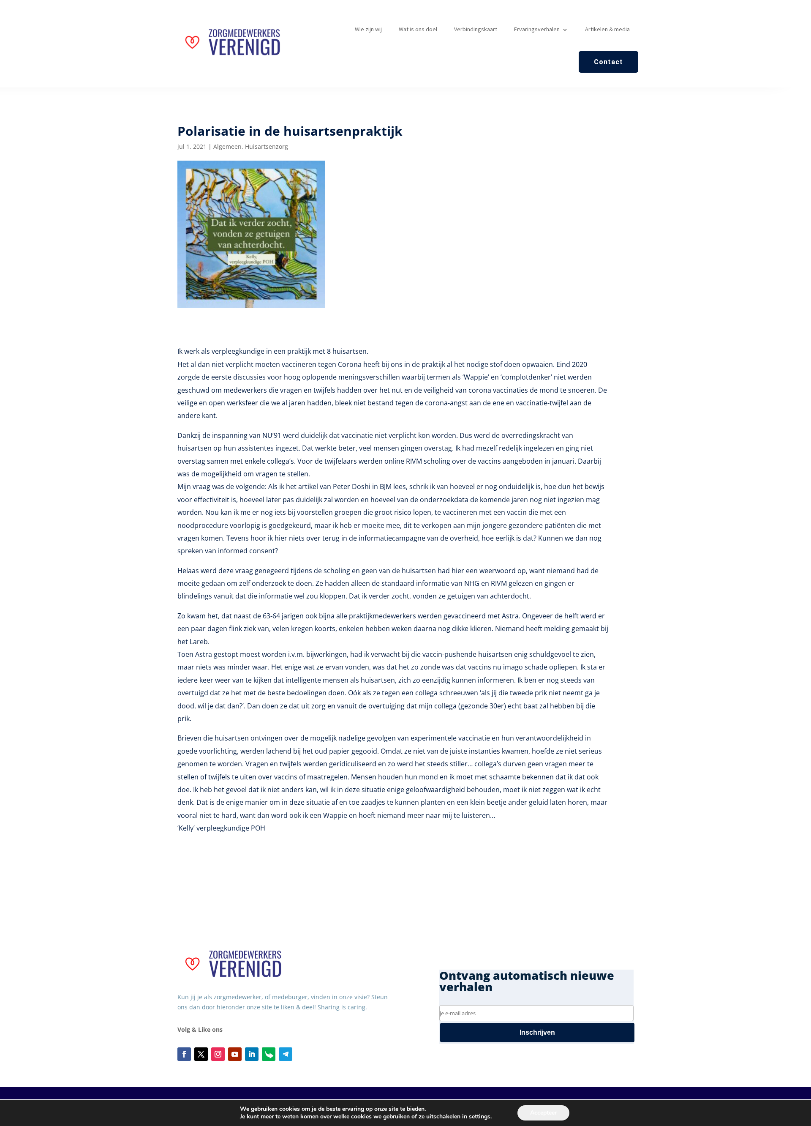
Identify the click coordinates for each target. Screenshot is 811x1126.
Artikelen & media (607, 29)
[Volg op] (268, 1054)
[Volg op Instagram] (218, 1054)
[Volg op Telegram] (285, 1054)
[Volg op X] (201, 1054)
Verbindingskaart (475, 29)
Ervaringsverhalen (537, 29)
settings (479, 1117)
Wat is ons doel (418, 29)
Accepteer (543, 1113)
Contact (608, 62)
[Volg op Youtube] (235, 1054)
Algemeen (227, 146)
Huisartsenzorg (266, 146)
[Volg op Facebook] (184, 1054)
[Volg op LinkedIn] (252, 1054)
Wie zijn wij (368, 29)
